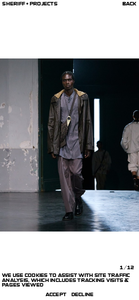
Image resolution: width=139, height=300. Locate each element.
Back (129, 4)
